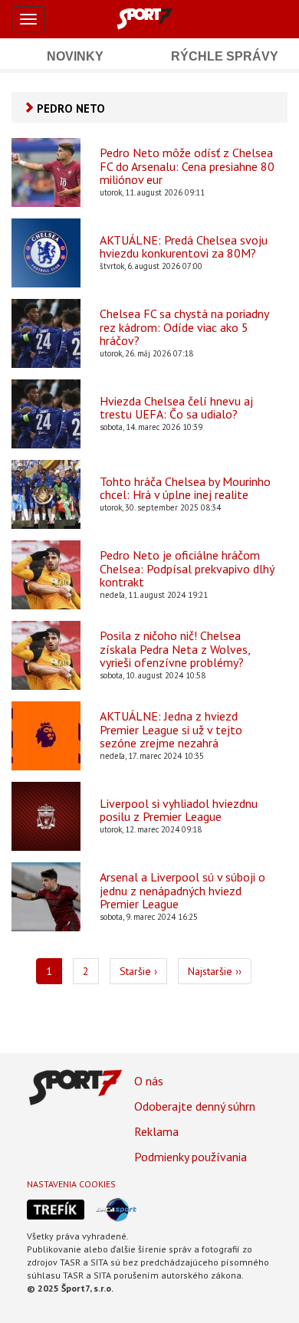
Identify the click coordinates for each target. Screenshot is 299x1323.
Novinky (75, 56)
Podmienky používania (190, 1156)
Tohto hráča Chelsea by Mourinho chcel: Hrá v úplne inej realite (185, 488)
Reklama (156, 1131)
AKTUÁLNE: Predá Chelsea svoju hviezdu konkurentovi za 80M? (184, 247)
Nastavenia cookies (71, 1184)
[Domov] (162, 18)
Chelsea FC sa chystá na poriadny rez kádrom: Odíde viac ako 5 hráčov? (184, 327)
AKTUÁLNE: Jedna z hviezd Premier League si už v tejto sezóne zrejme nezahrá (171, 730)
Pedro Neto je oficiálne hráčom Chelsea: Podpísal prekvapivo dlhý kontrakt (187, 569)
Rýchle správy (224, 56)
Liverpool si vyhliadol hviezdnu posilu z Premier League (179, 810)
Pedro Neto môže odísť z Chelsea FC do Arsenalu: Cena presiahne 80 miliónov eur (187, 166)
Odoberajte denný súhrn (194, 1106)
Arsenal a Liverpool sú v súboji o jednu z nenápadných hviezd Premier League (182, 891)
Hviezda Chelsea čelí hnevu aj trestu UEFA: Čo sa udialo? (176, 408)
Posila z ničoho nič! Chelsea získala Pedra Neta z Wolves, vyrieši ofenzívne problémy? (175, 649)
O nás (148, 1080)
